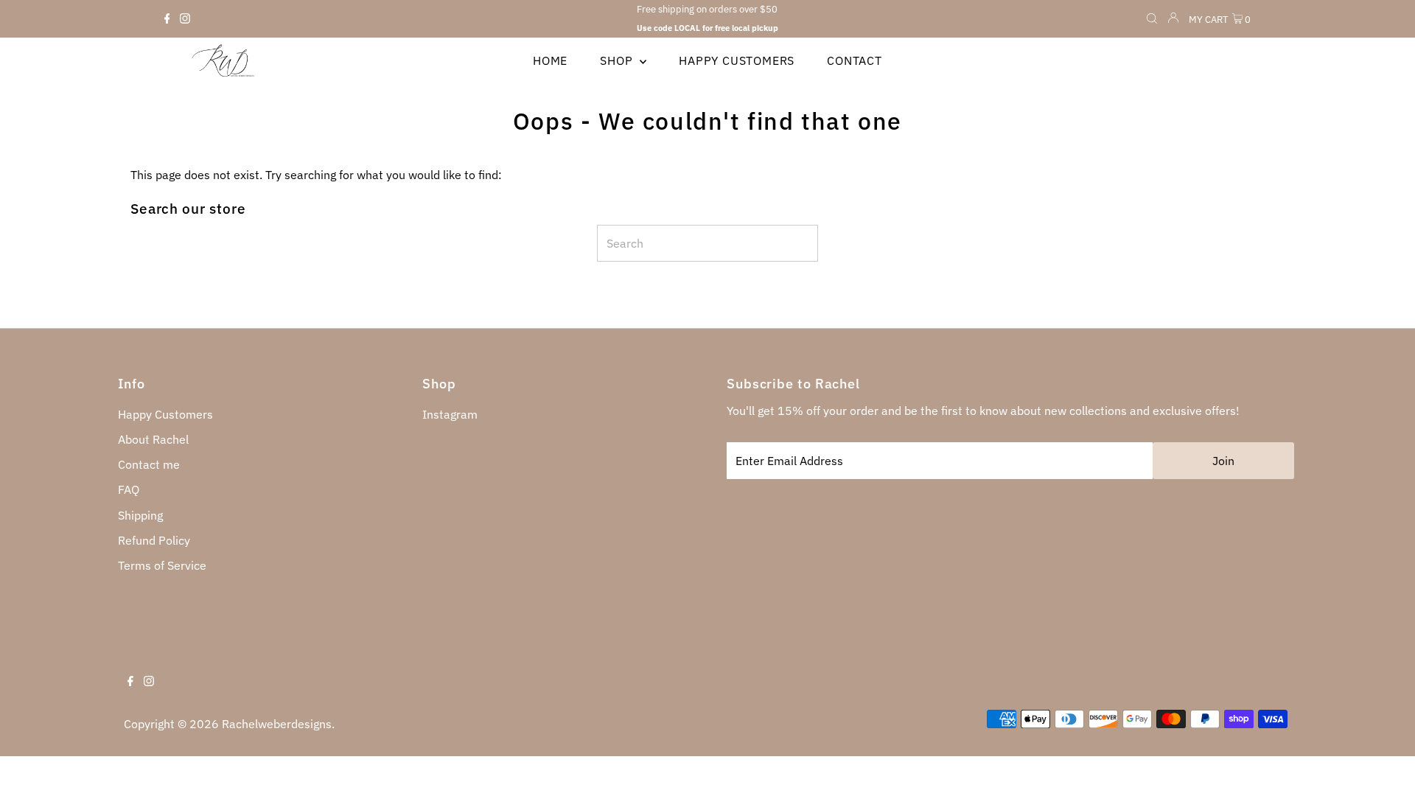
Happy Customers (165, 414)
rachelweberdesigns (277, 723)
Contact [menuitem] (854, 60)
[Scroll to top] (1385, 766)
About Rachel (153, 439)
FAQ (128, 489)
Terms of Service (162, 565)
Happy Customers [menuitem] (736, 60)
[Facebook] (167, 19)
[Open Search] (1151, 20)
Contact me (149, 464)
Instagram (450, 414)
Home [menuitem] (550, 60)
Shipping (140, 515)
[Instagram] (185, 19)
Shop (618, 60)
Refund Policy (154, 540)
